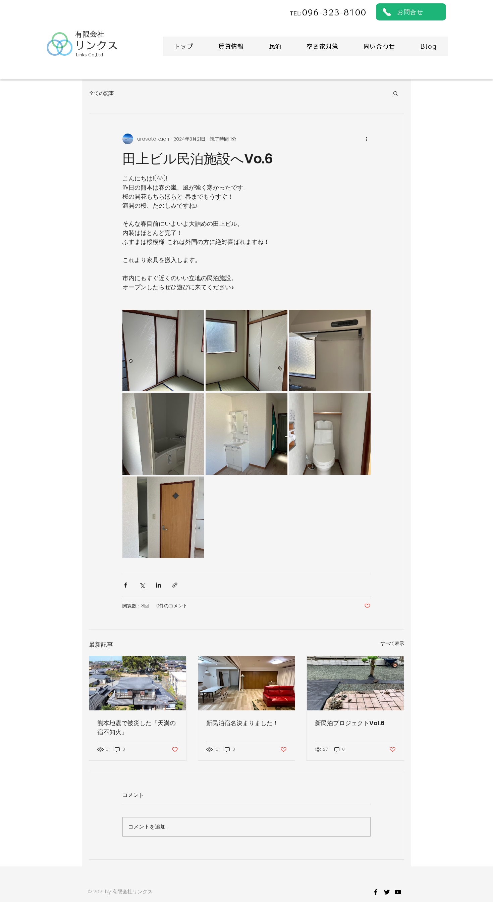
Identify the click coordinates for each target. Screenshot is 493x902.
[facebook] (376, 892)
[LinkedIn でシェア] (158, 585)
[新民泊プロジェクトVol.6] (355, 683)
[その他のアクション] (367, 139)
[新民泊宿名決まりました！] (246, 683)
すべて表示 (392, 643)
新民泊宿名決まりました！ (242, 723)
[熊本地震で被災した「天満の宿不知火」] (137, 683)
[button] (395, 93)
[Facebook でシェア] (125, 585)
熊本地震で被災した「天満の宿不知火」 (136, 727)
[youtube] (398, 892)
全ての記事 (101, 93)
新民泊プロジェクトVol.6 (349, 723)
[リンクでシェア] (175, 585)
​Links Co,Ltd (89, 55)
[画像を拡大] (163, 350)
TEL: (296, 13)
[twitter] (387, 892)
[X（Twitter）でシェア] (142, 585)
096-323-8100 (334, 12)
